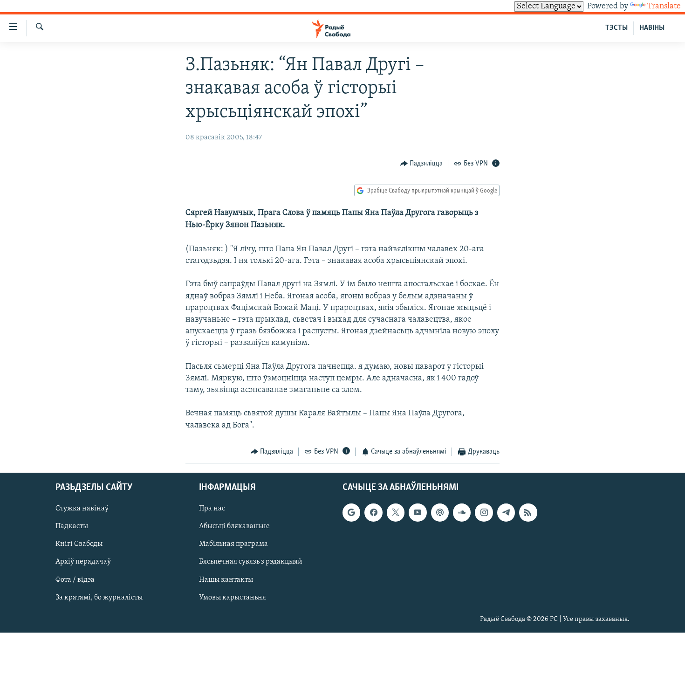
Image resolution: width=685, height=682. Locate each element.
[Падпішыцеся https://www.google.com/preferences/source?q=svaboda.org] (351, 513)
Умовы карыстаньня (232, 597)
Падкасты (71, 526)
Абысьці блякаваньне (234, 526)
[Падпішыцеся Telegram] (506, 513)
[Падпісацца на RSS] (528, 513)
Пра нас (212, 509)
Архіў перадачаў (83, 562)
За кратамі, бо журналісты (99, 597)
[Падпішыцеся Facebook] (373, 513)
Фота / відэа (75, 580)
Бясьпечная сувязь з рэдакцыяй (250, 562)
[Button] (421, 164)
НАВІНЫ (651, 28)
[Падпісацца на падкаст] (440, 513)
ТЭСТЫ (616, 28)
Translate (664, 6)
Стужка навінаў (82, 509)
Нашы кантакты (226, 580)
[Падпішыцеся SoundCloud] (462, 513)
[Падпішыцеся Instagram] (484, 513)
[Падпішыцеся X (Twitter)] (395, 513)
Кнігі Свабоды (79, 544)
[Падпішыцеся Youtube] (417, 513)
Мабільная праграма (233, 544)
